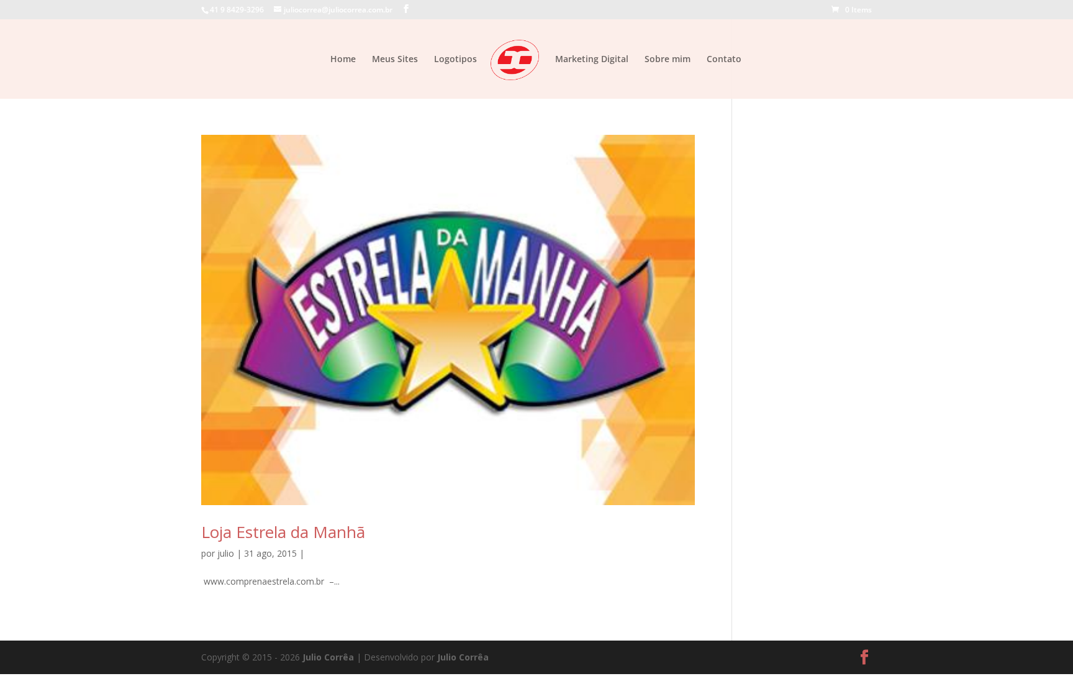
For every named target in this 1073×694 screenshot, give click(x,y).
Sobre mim (667, 60)
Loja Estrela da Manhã (283, 532)
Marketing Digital (591, 60)
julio (225, 553)
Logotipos (455, 60)
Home (343, 60)
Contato (724, 60)
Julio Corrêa (328, 657)
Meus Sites (395, 60)
